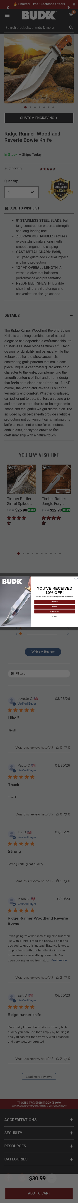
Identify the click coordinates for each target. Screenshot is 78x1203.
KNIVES (54, 606)
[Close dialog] (76, 578)
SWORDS (55, 601)
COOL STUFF (54, 611)
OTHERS (54, 616)
